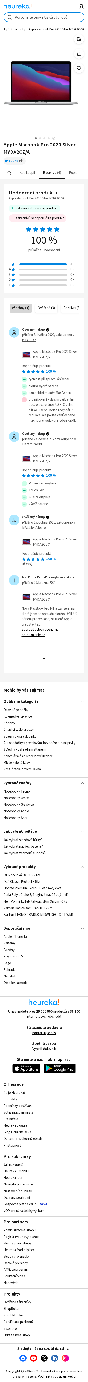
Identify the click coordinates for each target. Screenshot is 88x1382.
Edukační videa (14, 1276)
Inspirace (10, 1328)
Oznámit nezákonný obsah (23, 1138)
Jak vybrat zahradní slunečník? (26, 853)
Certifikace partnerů (18, 1321)
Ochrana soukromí (17, 1197)
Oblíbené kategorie (21, 701)
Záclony (9, 723)
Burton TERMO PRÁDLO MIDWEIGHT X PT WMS (39, 914)
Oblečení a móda (15, 982)
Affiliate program (16, 1269)
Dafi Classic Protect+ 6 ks (22, 881)
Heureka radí (13, 1177)
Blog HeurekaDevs (17, 1132)
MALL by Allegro (34, 527)
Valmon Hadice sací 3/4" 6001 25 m (28, 908)
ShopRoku (11, 1308)
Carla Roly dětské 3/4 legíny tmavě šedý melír (36, 895)
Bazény (9, 950)
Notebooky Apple (16, 811)
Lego (7, 963)
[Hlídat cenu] (79, 54)
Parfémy (9, 943)
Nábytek (10, 976)
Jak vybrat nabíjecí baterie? (23, 846)
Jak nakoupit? (13, 1164)
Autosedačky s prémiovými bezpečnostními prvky (39, 743)
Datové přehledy (16, 1263)
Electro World (32, 444)
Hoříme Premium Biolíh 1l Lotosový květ (32, 888)
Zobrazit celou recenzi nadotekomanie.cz (40, 632)
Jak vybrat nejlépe (20, 831)
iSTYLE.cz (29, 340)
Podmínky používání (18, 1105)
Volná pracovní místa (18, 1112)
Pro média (11, 1119)
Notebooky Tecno (17, 791)
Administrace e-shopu (20, 1230)
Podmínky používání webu (57, 1376)
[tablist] (44, 173)
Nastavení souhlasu (18, 1191)
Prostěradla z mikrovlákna (22, 769)
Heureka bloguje (15, 1125)
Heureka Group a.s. (55, 1371)
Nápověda (11, 1283)
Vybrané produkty (20, 867)
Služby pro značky (17, 1256)
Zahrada (9, 969)
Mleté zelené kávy (17, 762)
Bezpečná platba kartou (21, 1204)
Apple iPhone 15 (15, 936)
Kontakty (10, 1099)
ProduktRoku (13, 1315)
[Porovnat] (79, 39)
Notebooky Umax (16, 798)
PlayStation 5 (13, 956)
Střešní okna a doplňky (20, 736)
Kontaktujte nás (44, 1033)
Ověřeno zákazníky (17, 1302)
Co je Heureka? (14, 1092)
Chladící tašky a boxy (19, 729)
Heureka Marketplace (19, 1250)
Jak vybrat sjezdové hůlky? (23, 840)
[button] (27, 173)
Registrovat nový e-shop (22, 1236)
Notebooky (18, 29)
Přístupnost (12, 1145)
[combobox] (44, 17)
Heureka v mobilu (16, 1171)
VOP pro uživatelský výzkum (24, 1210)
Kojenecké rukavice (18, 716)
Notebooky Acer (15, 817)
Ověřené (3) (46, 307)
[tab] (27, 173)
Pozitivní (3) (71, 307)
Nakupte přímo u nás (19, 1184)
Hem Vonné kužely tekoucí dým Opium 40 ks (35, 901)
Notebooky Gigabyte (19, 804)
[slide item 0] (53, 139)
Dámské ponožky (16, 710)
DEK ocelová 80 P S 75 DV (22, 875)
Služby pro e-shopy (17, 1243)
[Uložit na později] (79, 68)
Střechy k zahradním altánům (25, 749)
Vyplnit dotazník (44, 1049)
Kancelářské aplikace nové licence (28, 756)
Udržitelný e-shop (17, 1335)
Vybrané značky (17, 783)
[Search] (9, 173)
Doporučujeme (17, 928)
